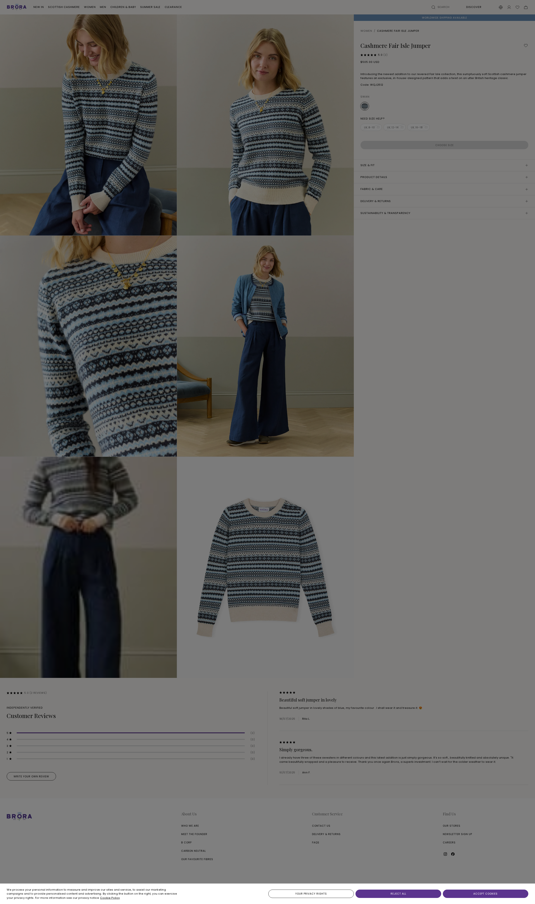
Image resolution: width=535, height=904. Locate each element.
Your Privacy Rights (311, 893)
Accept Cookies (485, 893)
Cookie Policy (110, 898)
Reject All (398, 893)
